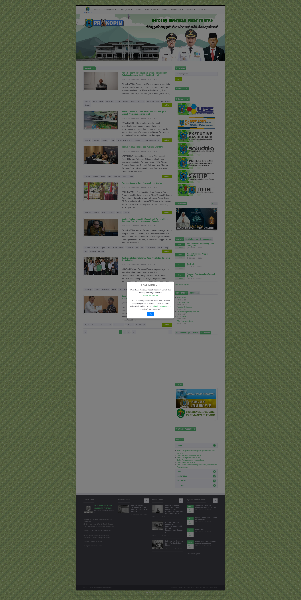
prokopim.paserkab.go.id (150, 295)
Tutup (150, 314)
